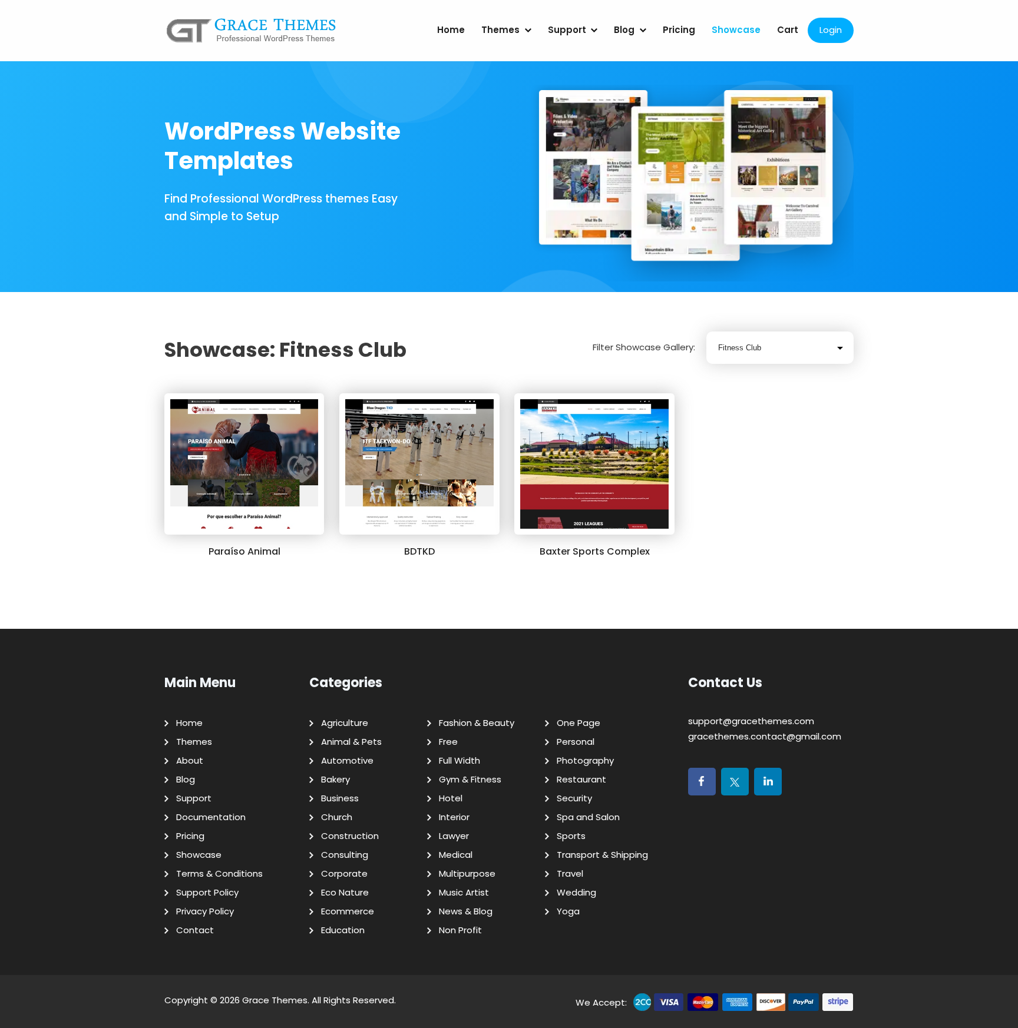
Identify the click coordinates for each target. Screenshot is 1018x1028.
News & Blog (466, 911)
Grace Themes (275, 1000)
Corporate (344, 873)
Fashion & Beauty (476, 723)
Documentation (211, 817)
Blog (624, 30)
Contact (195, 930)
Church (336, 817)
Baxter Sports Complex (595, 551)
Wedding (576, 892)
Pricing (679, 30)
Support (567, 30)
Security (574, 798)
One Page (578, 723)
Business (340, 798)
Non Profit (460, 930)
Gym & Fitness (470, 779)
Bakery (335, 779)
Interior (454, 817)
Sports (571, 836)
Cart (787, 30)
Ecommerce (347, 911)
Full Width (459, 760)
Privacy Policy (205, 911)
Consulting (344, 854)
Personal (575, 741)
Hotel (450, 798)
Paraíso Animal (244, 551)
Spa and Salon (588, 817)
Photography (585, 760)
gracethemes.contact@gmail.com (764, 736)
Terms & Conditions (219, 873)
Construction (350, 836)
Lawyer (454, 836)
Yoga (568, 911)
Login (830, 30)
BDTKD (419, 551)
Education (343, 930)
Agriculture (344, 723)
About (189, 760)
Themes (500, 30)
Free (448, 741)
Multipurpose (467, 873)
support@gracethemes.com (751, 721)
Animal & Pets (351, 741)
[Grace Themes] (251, 35)
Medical (455, 854)
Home (451, 30)
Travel (570, 873)
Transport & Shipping (602, 854)
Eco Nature (345, 892)
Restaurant (581, 779)
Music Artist (464, 892)
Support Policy (207, 892)
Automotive (347, 760)
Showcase (736, 30)
